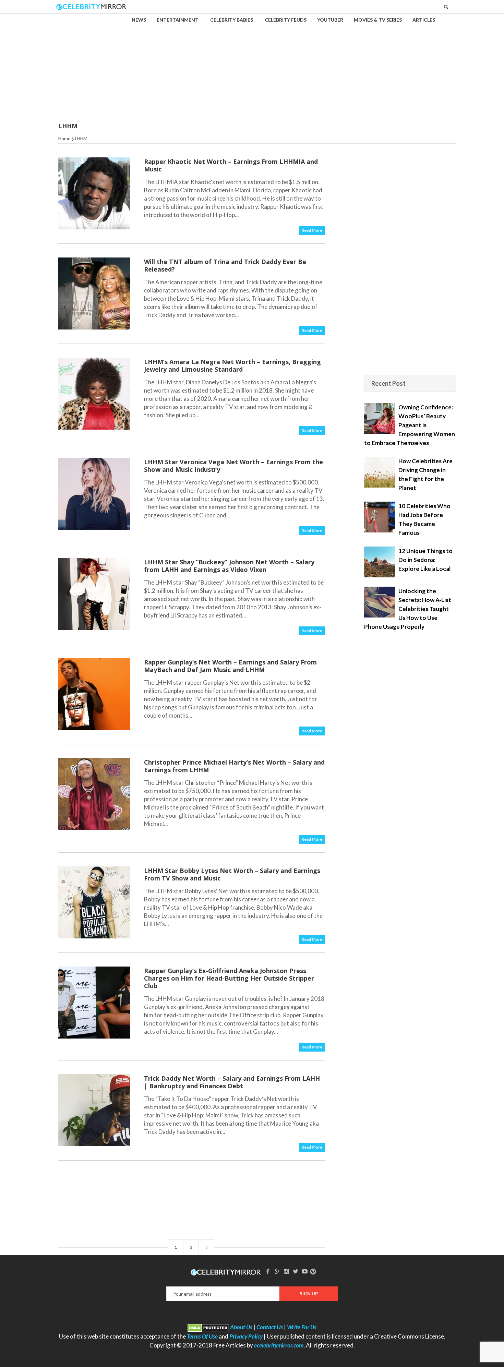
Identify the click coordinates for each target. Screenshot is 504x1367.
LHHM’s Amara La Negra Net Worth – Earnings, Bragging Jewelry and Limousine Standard (232, 365)
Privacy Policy (246, 1336)
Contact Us (269, 1327)
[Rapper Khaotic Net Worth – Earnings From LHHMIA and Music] (94, 193)
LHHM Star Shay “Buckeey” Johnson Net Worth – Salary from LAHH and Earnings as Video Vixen (229, 566)
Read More (311, 230)
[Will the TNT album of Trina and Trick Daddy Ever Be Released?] (94, 293)
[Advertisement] (252, 63)
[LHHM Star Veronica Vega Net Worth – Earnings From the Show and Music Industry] (94, 494)
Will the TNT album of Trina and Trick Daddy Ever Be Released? (225, 265)
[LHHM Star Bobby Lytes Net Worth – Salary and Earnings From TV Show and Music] (94, 902)
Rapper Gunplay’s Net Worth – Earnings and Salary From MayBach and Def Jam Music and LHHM (230, 666)
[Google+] (277, 1271)
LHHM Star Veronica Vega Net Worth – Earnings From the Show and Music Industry (233, 465)
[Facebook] (268, 1271)
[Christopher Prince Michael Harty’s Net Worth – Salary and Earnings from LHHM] (94, 794)
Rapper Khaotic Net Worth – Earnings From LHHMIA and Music (231, 165)
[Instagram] (286, 1271)
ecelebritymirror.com (278, 1345)
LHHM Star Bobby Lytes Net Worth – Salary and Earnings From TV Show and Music (232, 874)
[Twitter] (295, 1271)
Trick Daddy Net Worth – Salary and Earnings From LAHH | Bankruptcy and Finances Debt (232, 1082)
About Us (241, 1327)
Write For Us (301, 1327)
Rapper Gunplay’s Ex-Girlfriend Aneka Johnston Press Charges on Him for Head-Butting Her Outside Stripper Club (229, 978)
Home (64, 138)
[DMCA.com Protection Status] (208, 1327)
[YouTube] (305, 1271)
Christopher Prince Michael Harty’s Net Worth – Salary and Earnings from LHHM (234, 766)
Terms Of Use (202, 1336)
